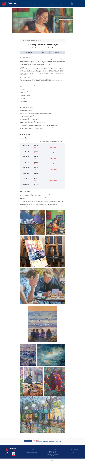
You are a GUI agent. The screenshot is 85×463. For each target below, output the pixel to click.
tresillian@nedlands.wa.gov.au (33, 452)
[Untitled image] (32, 222)
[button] (45, 4)
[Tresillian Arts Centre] (73, 453)
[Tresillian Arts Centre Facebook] (76, 453)
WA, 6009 (51, 452)
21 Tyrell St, (51, 451)
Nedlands (55, 451)
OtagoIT (52, 460)
